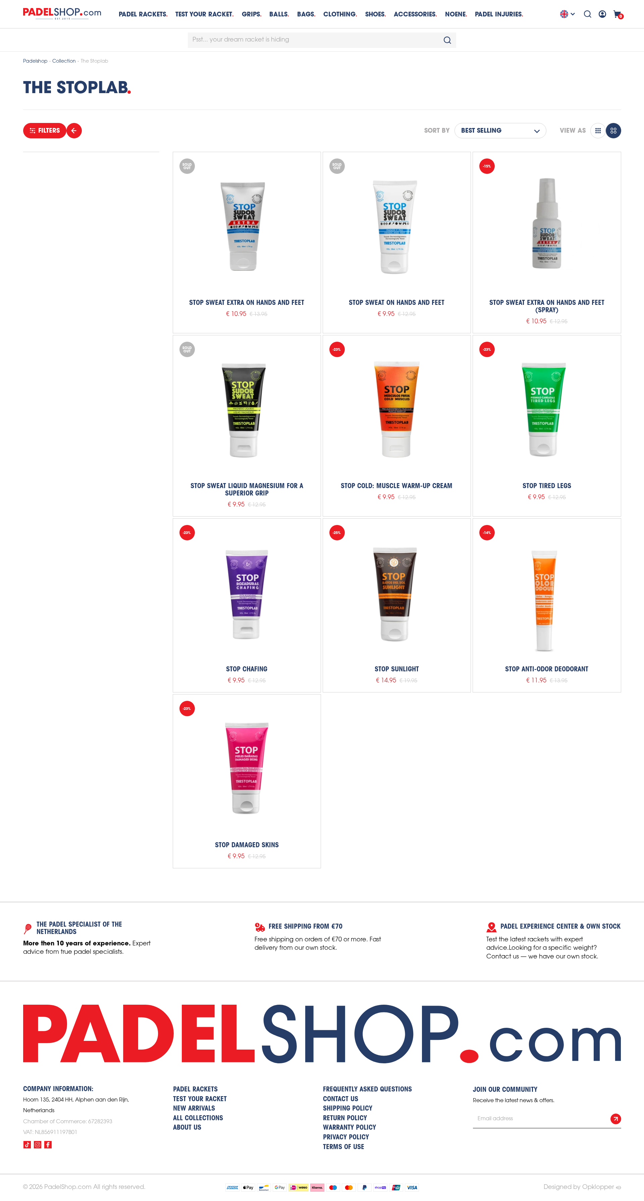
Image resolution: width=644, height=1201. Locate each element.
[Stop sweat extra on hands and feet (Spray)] (546, 225)
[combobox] (322, 40)
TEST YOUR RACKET (203, 14)
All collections (198, 1119)
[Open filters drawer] (74, 130)
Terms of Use (343, 1147)
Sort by (437, 131)
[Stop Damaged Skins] (247, 768)
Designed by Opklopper (579, 1187)
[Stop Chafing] (247, 592)
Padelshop (35, 61)
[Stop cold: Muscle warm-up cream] (397, 409)
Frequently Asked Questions (367, 1090)
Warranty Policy (349, 1128)
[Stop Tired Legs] (546, 409)
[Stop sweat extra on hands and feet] (247, 225)
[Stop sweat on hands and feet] (397, 225)
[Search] (588, 14)
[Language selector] (568, 14)
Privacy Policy (346, 1138)
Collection (64, 61)
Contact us (340, 1099)
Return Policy (345, 1119)
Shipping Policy (347, 1109)
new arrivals (194, 1109)
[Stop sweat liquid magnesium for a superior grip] (247, 409)
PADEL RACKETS (195, 1090)
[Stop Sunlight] (397, 592)
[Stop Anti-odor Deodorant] (546, 592)
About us (187, 1128)
